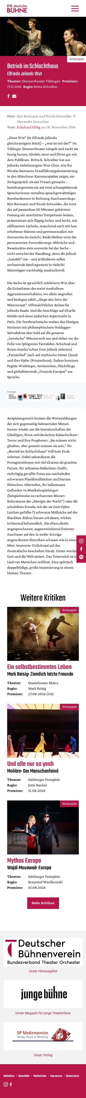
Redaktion (9, 1076)
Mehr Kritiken (43, 903)
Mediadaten (39, 1076)
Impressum (56, 1076)
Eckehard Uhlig (28, 127)
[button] (8, 96)
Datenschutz (72, 1076)
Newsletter (24, 1076)
